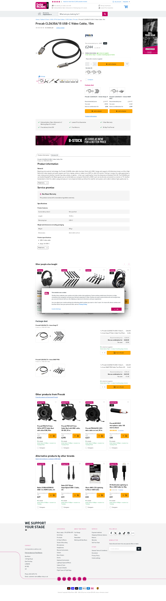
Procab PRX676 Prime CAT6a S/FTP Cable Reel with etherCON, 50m (45, 428)
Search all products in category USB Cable (48, 459)
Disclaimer (95, 553)
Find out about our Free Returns (33, 552)
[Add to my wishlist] (127, 64)
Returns (94, 537)
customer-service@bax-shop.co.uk (38, 576)
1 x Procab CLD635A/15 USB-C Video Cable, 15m (112, 330)
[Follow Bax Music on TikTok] (124, 533)
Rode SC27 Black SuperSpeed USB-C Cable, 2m (70, 487)
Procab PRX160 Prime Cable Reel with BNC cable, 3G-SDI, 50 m (70, 428)
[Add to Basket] (125, 301)
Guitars (59, 552)
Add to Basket (120, 353)
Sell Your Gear (96, 542)
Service (94, 529)
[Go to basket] (126, 6)
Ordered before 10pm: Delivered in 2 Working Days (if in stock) (51, 123)
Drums (59, 557)
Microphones (60, 545)
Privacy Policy (83, 304)
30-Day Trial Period (105, 5)
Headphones (60, 547)
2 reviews (121, 430)
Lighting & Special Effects (64, 562)
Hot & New (60, 535)
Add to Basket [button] (112, 64)
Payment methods (97, 532)
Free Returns (76, 127)
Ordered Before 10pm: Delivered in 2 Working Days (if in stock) (70, 8)
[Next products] (129, 264)
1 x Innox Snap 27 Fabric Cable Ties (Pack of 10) (113, 333)
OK (117, 309)
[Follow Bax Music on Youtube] (120, 533)
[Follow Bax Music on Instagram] (129, 533)
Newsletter (77, 537)
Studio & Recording (62, 542)
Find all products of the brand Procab (47, 397)
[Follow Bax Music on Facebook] (111, 533)
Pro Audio (59, 537)
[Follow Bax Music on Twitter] (115, 533)
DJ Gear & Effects (62, 540)
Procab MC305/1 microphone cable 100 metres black (117, 425)
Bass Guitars (60, 555)
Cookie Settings (56, 309)
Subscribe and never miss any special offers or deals (124, 543)
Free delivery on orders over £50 (62, 5)
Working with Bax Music (80, 540)
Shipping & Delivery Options (99, 535)
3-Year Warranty (107, 122)
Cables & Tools (61, 565)
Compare (42, 313)
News (75, 535)
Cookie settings (96, 558)
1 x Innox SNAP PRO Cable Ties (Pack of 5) (112, 367)
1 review (120, 490)
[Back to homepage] (39, 13)
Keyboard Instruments (63, 560)
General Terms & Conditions (99, 550)
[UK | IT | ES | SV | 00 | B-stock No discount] (83, 140)
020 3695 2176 (33, 574)
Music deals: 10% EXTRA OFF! (65, 532)
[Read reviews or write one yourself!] (40, 28)
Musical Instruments (62, 550)
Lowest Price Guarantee (107, 8)
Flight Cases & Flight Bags (64, 570)
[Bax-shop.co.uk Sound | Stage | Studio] (42, 5)
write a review (60, 27)
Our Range (77, 532)
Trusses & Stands (62, 567)
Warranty (94, 540)
